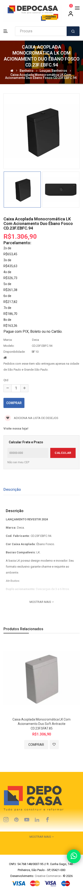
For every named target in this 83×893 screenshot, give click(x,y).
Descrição (12, 489)
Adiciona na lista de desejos (35, 418)
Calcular (63, 453)
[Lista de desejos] (54, 744)
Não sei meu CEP (18, 462)
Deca (35, 339)
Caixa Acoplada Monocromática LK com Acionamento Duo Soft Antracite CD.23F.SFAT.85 (41, 724)
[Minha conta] (71, 15)
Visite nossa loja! (15, 428)
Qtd (5, 380)
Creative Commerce (48, 876)
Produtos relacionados (23, 629)
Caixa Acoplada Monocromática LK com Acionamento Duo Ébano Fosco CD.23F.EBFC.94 (41, 76)
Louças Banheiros (53, 70)
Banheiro (26, 70)
